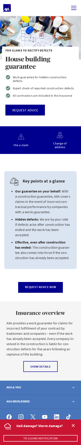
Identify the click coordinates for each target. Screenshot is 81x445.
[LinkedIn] (57, 417)
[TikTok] (68, 417)
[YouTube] (45, 417)
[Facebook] (9, 417)
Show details (40, 366)
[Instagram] (21, 417)
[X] (33, 417)
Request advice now (40, 287)
